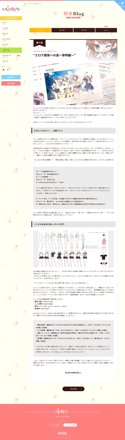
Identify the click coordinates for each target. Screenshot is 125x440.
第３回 (84, 30)
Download (11, 56)
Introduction (11, 28)
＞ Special (29, 3)
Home (25, 3)
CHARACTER (46, 412)
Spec (11, 61)
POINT (38, 412)
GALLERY (74, 412)
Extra (106, 30)
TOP (27, 412)
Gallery (11, 45)
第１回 (40, 30)
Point (11, 34)
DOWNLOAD (90, 412)
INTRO (32, 412)
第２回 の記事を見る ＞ (73, 372)
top (11, 23)
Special (11, 50)
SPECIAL (82, 412)
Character (11, 39)
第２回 (62, 30)
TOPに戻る (73, 389)
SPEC (97, 412)
